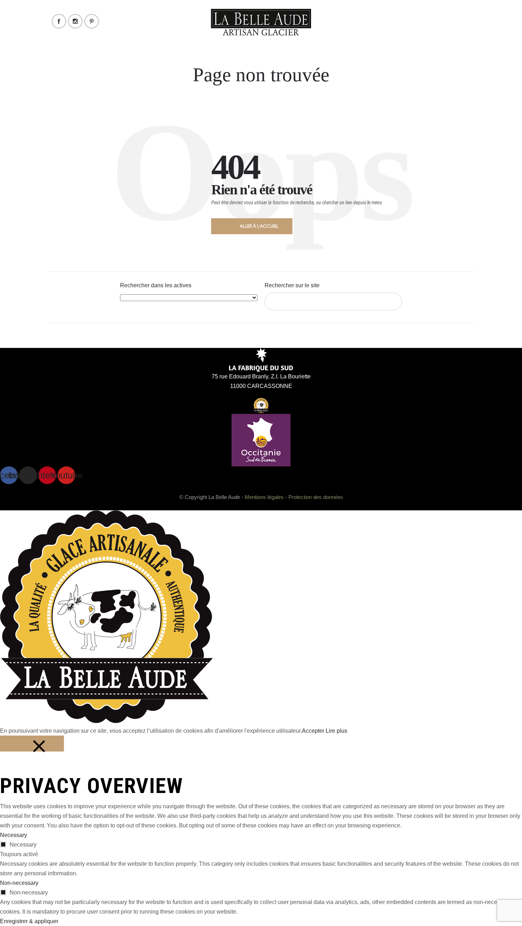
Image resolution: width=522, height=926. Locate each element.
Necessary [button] (13, 835)
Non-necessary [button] (19, 883)
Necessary (23, 845)
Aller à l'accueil (259, 226)
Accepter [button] (313, 731)
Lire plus (336, 731)
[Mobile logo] (106, 721)
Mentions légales (264, 497)
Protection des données (315, 497)
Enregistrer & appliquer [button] (29, 921)
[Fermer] (32, 744)
